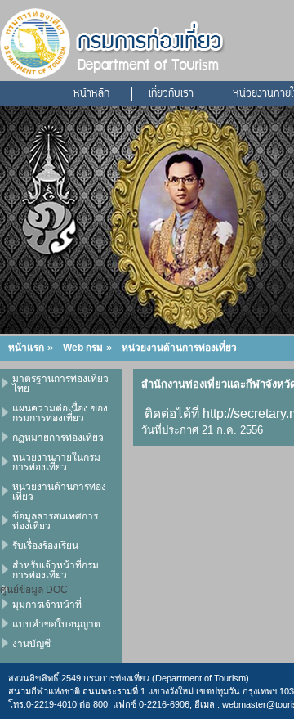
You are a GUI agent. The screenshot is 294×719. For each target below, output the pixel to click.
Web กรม (83, 347)
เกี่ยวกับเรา (171, 94)
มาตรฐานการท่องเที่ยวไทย (60, 383)
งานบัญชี (31, 643)
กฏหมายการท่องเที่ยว (58, 437)
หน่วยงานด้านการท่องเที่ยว (179, 347)
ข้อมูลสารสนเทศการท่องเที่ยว (55, 521)
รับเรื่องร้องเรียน (45, 545)
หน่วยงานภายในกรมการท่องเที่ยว (56, 462)
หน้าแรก (26, 347)
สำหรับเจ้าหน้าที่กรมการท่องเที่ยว (55, 570)
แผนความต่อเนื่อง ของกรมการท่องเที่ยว (60, 413)
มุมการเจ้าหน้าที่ (47, 604)
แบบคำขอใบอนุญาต (56, 624)
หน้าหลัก (91, 94)
